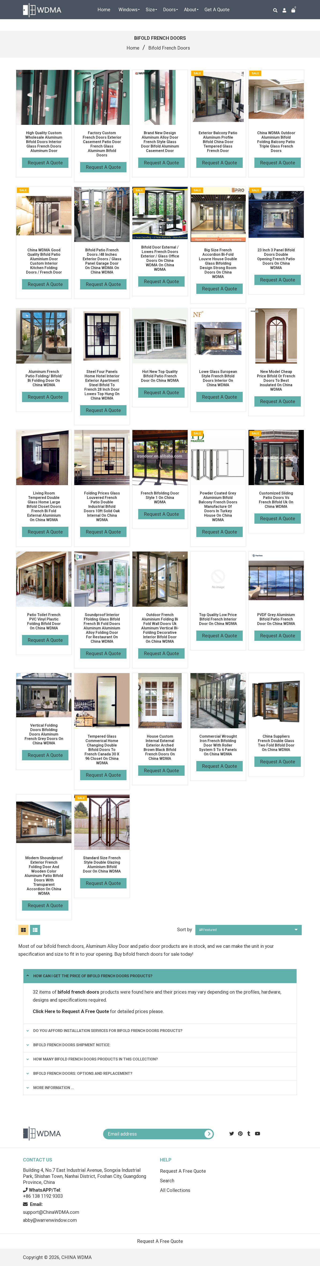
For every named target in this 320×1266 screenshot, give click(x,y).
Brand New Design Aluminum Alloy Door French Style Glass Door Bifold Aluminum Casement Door (160, 142)
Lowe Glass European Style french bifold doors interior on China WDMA (218, 378)
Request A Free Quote (183, 1171)
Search (167, 1180)
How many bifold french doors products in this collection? (95, 1059)
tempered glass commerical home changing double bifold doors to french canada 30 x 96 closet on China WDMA (102, 749)
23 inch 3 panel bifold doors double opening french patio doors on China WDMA (276, 259)
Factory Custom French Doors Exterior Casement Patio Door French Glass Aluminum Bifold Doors (102, 144)
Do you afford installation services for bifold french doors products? (107, 1030)
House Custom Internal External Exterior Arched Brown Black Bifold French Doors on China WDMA (160, 747)
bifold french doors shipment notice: (71, 1045)
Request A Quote (45, 163)
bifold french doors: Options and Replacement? (82, 1073)
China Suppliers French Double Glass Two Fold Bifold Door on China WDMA (276, 743)
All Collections (175, 1190)
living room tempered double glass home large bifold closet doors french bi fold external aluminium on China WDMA (44, 506)
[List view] (35, 930)
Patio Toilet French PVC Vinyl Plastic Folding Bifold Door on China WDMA (44, 621)
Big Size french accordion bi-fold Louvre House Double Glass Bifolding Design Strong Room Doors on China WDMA (218, 263)
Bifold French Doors (169, 48)
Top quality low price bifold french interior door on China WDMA (218, 619)
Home (133, 48)
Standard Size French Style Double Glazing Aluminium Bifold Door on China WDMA (102, 864)
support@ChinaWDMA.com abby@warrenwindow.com (51, 1212)
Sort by (184, 929)
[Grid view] (23, 930)
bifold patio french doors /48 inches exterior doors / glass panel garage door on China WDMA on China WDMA (102, 261)
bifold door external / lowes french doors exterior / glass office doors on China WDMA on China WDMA (160, 258)
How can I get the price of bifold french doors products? (93, 976)
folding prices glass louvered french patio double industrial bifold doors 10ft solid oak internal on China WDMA (102, 506)
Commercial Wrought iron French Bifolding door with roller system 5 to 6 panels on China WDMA (218, 745)
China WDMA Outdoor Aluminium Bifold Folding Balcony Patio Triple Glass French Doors (276, 142)
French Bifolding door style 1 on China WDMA (160, 497)
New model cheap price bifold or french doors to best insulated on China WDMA (276, 380)
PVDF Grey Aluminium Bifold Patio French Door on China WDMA (276, 619)
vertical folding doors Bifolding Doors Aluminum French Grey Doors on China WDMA (44, 734)
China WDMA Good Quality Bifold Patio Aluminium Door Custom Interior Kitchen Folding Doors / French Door (44, 261)
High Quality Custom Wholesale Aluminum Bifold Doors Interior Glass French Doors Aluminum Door (43, 142)
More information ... (53, 1088)
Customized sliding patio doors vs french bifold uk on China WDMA (276, 500)
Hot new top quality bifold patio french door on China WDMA (160, 376)
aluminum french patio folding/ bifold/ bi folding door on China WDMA (44, 378)
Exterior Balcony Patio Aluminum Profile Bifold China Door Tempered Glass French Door (218, 142)
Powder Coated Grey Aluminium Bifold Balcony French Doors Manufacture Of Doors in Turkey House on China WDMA (218, 506)
